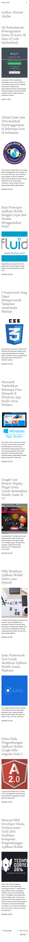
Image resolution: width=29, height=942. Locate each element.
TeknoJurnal (5, 2)
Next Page (24, 934)
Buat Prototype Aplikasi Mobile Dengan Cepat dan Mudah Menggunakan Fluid (14, 216)
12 (25, 930)
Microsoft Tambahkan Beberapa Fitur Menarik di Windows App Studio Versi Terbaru (11, 393)
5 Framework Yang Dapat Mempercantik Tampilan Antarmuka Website (14, 302)
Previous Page (6, 930)
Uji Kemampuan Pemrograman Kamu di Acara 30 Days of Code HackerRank (13, 34)
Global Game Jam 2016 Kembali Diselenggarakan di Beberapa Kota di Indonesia (13, 124)
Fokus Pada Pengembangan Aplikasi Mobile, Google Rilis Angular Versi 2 (12, 746)
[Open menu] (27, 2)
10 (21, 930)
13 (27, 930)
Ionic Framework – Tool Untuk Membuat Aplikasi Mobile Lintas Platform (14, 662)
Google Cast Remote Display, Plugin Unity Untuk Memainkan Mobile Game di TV (14, 489)
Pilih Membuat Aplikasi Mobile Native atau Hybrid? (12, 577)
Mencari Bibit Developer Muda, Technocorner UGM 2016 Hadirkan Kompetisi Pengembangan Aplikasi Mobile (13, 833)
